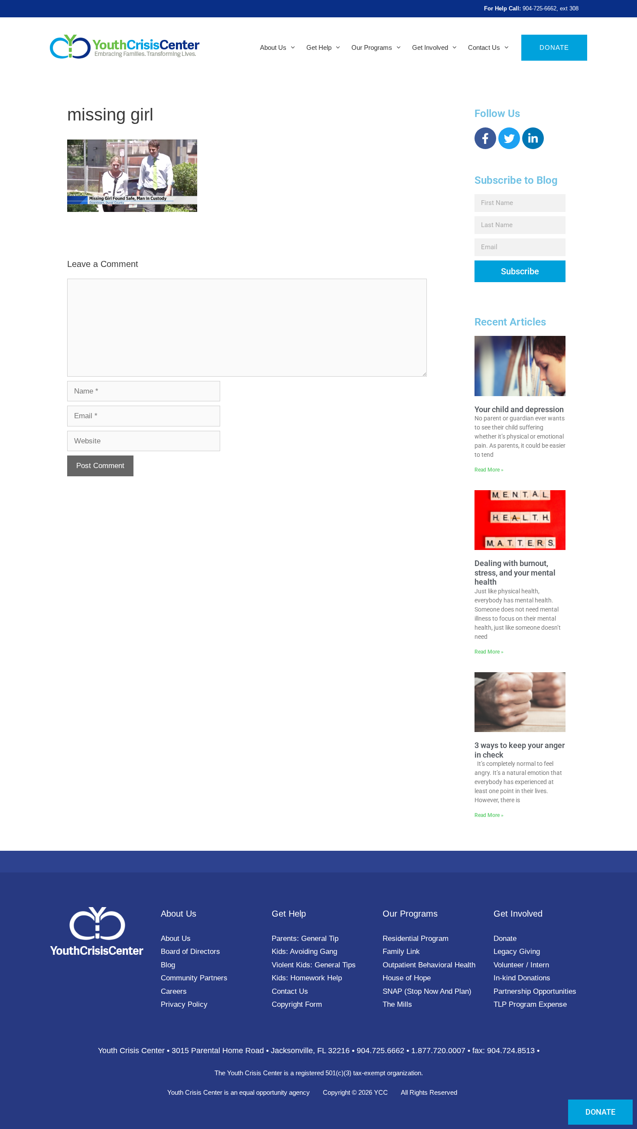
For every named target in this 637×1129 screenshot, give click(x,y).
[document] (318, 564)
